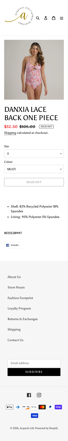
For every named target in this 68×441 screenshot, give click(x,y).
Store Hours (16, 287)
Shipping (10, 133)
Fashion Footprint (20, 298)
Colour (8, 162)
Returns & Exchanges (23, 319)
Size (6, 146)
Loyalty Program (19, 308)
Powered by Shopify (46, 428)
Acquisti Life (27, 428)
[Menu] (62, 17)
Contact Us (15, 340)
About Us (14, 277)
